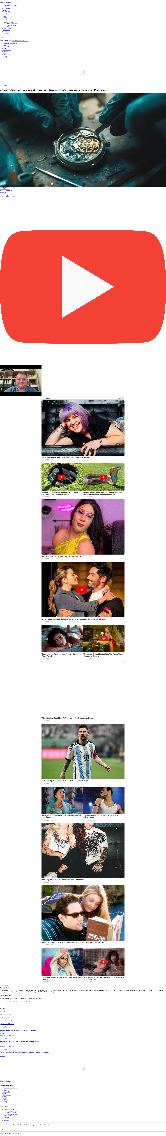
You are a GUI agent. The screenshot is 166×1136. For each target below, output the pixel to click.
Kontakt (5, 31)
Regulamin (6, 33)
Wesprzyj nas (7, 28)
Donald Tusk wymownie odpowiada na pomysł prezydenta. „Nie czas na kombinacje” (25, 1052)
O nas (5, 19)
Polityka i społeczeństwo (10, 5)
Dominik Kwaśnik (3, 1033)
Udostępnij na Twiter (9, 196)
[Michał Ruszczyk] (4, 187)
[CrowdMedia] (5, 2)
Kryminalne (6, 8)
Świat (5, 7)
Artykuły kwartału (12, 27)
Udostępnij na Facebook (10, 195)
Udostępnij (3, 192)
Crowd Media (2, 1044)
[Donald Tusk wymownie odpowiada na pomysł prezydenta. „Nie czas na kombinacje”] (7, 1046)
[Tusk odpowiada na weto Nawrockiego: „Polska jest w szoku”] (7, 1024)
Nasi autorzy (6, 30)
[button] (83, 140)
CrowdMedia (5, 1134)
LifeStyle (5, 16)
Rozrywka (6, 13)
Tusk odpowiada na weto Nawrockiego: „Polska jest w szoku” (18, 1030)
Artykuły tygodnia (12, 23)
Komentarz (3, 1008)
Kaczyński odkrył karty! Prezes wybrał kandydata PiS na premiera (19, 1041)
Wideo (5, 17)
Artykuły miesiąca (12, 25)
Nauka (5, 14)
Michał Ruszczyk (5, 189)
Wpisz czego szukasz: (6, 40)
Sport (4, 10)
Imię (1, 1011)
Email (1, 1014)
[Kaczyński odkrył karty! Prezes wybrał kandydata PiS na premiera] (7, 1035)
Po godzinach (7, 11)
